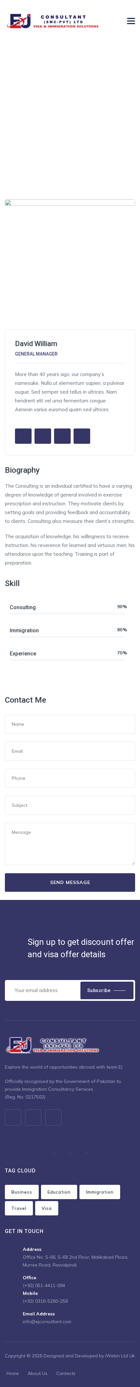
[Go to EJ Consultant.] (6, 116)
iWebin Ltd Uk (120, 1356)
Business (21, 1192)
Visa (47, 1208)
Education (59, 1192)
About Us (38, 1373)
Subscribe (99, 990)
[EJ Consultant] (54, 21)
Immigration (100, 1192)
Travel (18, 1208)
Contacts (66, 1373)
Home (13, 1373)
